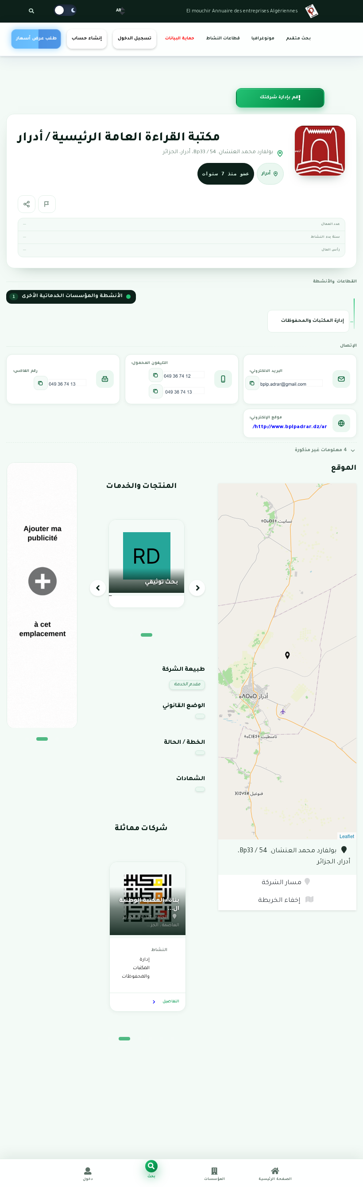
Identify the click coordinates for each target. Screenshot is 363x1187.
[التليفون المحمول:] (156, 375)
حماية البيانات (179, 38)
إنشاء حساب (86, 38)
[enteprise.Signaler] (47, 204)
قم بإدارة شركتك (279, 97)
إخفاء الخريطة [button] (280, 901)
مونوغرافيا (262, 38)
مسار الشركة (281, 883)
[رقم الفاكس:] (41, 383)
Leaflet (347, 835)
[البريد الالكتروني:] (252, 383)
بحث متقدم (298, 38)
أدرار (266, 173)
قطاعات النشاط (223, 38)
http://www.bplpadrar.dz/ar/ (290, 427)
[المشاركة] (26, 204)
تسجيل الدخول (134, 38)
